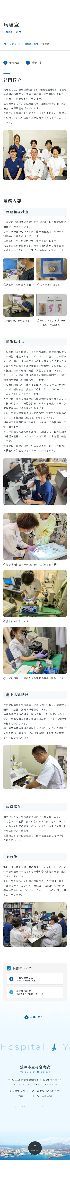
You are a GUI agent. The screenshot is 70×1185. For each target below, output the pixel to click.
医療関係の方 (30, 992)
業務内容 (37, 62)
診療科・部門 (31, 43)
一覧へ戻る (36, 1017)
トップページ (13, 43)
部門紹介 (14, 62)
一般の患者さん (27, 979)
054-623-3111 (25, 1084)
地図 (57, 1079)
